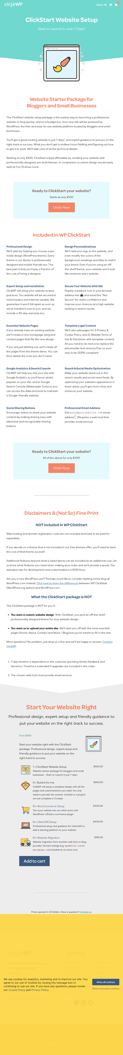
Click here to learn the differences (57, 583)
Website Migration (48, 837)
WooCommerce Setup (50, 806)
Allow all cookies (106, 982)
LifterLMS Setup (47, 822)
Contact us (85, 911)
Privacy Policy (39, 990)
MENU (99, 5)
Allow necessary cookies (105, 988)
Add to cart (34, 861)
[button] (61, 207)
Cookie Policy (16, 990)
